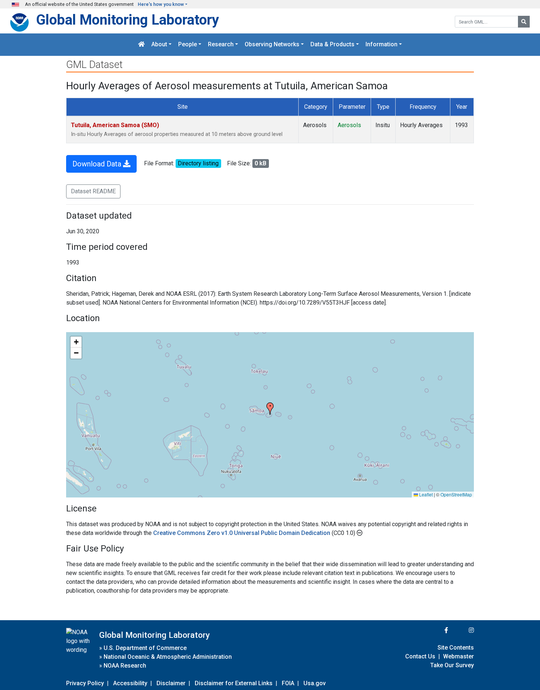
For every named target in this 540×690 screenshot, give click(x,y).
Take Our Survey (452, 665)
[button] (270, 408)
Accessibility (130, 683)
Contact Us (420, 656)
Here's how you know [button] (161, 4)
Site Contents (456, 647)
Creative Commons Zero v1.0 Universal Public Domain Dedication (242, 532)
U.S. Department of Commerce (145, 647)
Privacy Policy (85, 683)
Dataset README (93, 191)
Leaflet (425, 494)
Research (221, 44)
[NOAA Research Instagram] (462, 630)
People (187, 44)
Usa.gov (314, 683)
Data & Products (332, 44)
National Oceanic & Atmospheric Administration (168, 656)
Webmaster (458, 656)
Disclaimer (171, 683)
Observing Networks (272, 44)
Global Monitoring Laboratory (127, 19)
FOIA (288, 683)
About (159, 44)
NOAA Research (125, 665)
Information (381, 44)
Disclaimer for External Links (234, 683)
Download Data (97, 163)
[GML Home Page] (141, 44)
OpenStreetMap (456, 494)
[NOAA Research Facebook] (436, 630)
